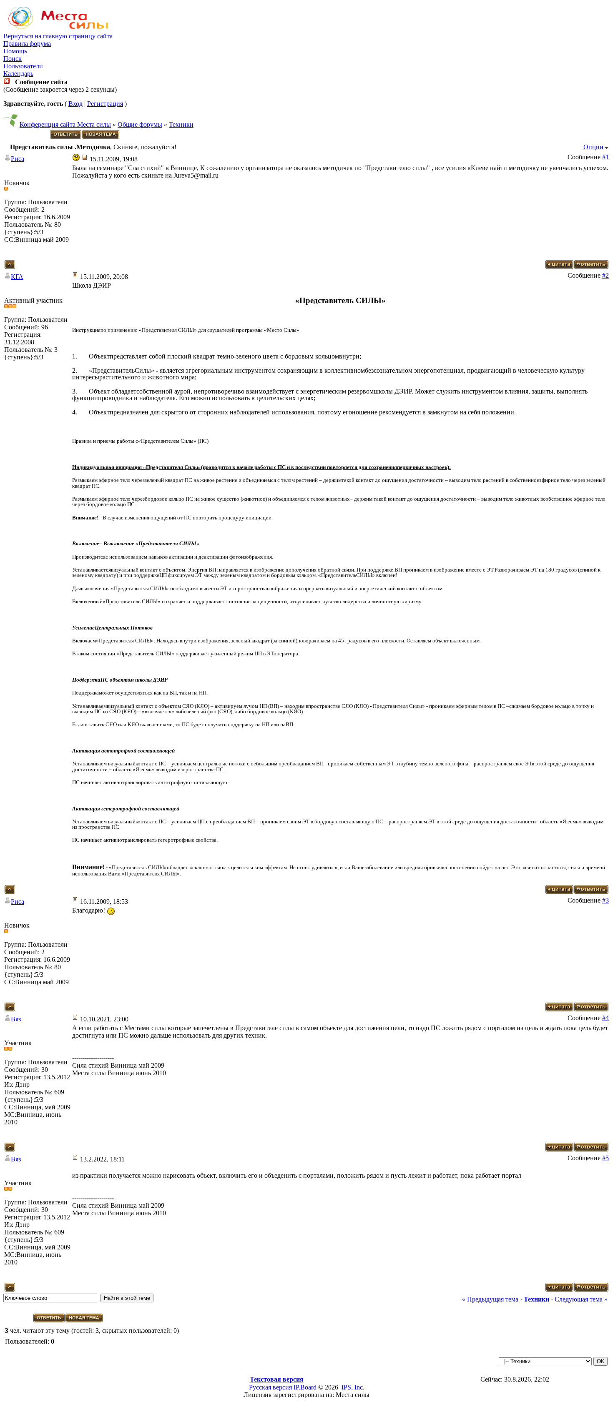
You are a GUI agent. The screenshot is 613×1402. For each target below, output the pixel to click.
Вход (75, 103)
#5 (605, 1157)
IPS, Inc (352, 1387)
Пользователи (23, 66)
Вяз (16, 1019)
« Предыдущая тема (490, 1299)
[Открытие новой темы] (101, 137)
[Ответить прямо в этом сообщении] (591, 266)
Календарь (18, 73)
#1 (605, 157)
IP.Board (305, 1387)
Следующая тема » (581, 1299)
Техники (181, 124)
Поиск (12, 58)
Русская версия (270, 1387)
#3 (605, 900)
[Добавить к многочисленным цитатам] (559, 266)
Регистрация (105, 103)
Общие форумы (140, 124)
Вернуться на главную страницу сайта (58, 36)
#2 (605, 275)
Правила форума (27, 43)
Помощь (15, 51)
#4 (605, 1017)
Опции (593, 146)
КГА (17, 276)
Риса (17, 158)
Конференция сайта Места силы (65, 124)
